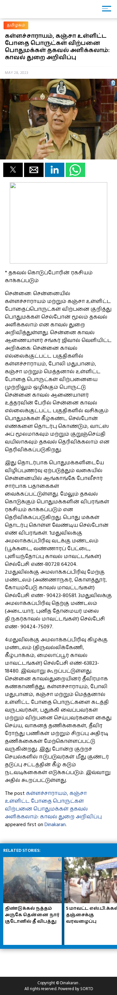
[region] (52, 960)
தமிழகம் (16, 25)
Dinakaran (55, 824)
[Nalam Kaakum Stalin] (58, 262)
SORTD (86, 989)
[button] (13, 170)
